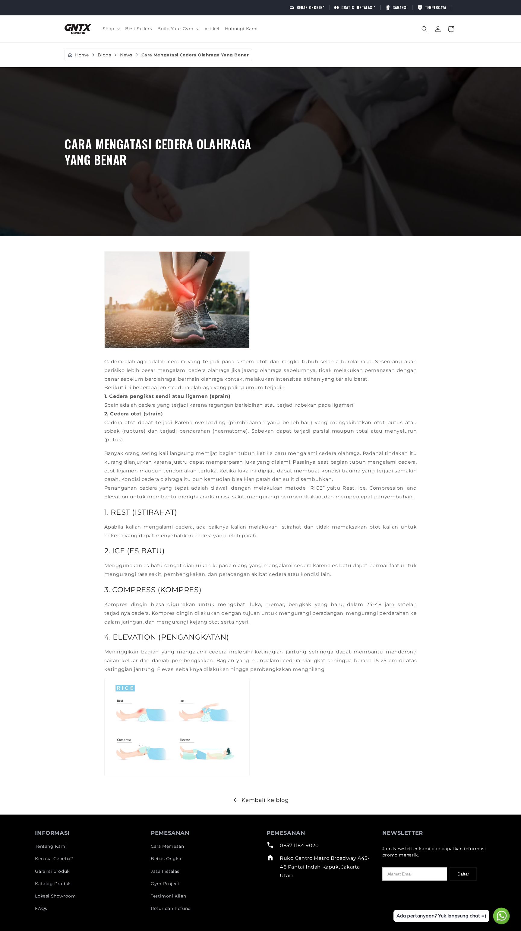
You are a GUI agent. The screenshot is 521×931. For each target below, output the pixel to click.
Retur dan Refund (171, 908)
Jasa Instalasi (166, 871)
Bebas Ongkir (166, 858)
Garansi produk (52, 871)
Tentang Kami (51, 846)
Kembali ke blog (265, 800)
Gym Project (165, 883)
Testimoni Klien (168, 896)
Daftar (463, 874)
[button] (111, 28)
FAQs (41, 908)
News (126, 55)
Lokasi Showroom (55, 896)
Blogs (104, 55)
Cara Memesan (167, 846)
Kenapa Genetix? (54, 858)
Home (82, 55)
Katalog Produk (53, 883)
